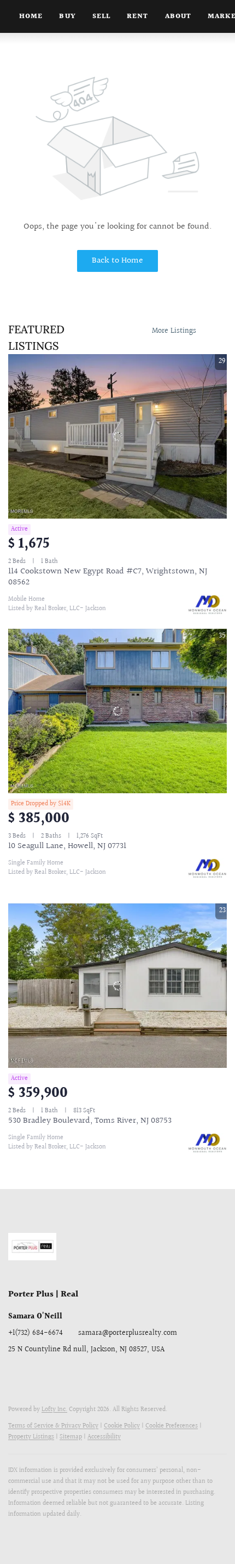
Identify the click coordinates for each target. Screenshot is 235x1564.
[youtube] (104, 1374)
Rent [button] (137, 16)
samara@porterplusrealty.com (127, 1333)
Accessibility (104, 1437)
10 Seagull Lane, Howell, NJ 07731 (67, 846)
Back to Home (117, 261)
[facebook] (16, 1374)
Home (31, 16)
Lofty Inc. (54, 1409)
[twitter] (60, 1374)
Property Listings (31, 1437)
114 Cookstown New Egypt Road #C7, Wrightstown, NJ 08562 (107, 577)
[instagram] (82, 1374)
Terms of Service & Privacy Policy (53, 1426)
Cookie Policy (122, 1426)
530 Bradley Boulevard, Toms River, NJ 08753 (90, 1121)
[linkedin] (38, 1374)
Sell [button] (101, 16)
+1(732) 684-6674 (35, 1333)
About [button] (178, 16)
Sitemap (71, 1437)
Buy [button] (67, 16)
